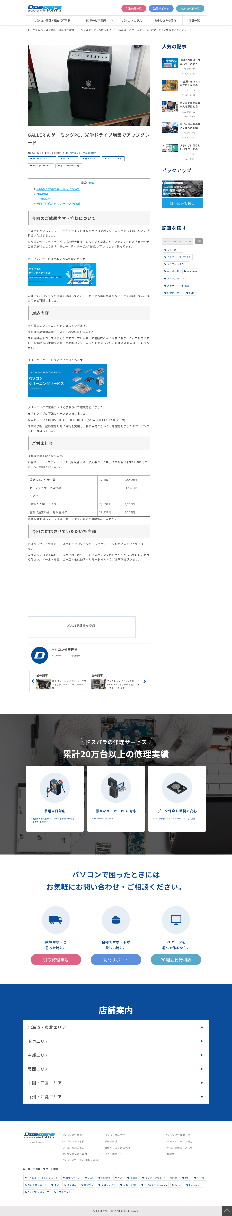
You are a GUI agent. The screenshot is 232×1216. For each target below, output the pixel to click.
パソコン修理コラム (73, 1147)
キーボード (173, 271)
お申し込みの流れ (165, 20)
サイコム (71, 1184)
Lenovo (105, 1177)
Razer (178, 1184)
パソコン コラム (132, 20)
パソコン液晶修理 (115, 1135)
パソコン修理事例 (71, 1135)
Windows (192, 271)
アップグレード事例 (73, 1141)
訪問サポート (161, 8)
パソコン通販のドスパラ (178, 1147)
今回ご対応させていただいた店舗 (58, 204)
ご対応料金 (43, 199)
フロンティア (108, 1184)
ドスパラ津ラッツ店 (70, 165)
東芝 (56, 1184)
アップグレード (114, 158)
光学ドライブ (91, 158)
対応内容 (42, 194)
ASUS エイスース (37, 1184)
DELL (91, 1177)
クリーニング (69, 158)
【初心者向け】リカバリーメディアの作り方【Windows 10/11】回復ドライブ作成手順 (190, 61)
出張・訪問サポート (116, 1154)
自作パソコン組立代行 (117, 1147)
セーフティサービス (42, 165)
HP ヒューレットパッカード (43, 1177)
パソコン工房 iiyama (155, 1184)
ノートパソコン (175, 278)
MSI (187, 1177)
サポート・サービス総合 (178, 1141)
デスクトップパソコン (43, 158)
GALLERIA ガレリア (38, 1192)
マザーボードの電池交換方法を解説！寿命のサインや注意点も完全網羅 (190, 126)
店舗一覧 (194, 20)
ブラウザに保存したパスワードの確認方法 (190, 147)
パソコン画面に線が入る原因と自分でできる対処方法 (190, 104)
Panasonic (195, 1184)
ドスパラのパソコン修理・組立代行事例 (51, 29)
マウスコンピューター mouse (161, 1177)
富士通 (133, 1177)
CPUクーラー (174, 292)
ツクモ (200, 1177)
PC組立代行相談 (175, 960)
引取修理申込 (134, 8)
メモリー (172, 285)
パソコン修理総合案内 (74, 1154)
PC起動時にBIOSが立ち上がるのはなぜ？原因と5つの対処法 (190, 83)
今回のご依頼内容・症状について (58, 189)
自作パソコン (73, 1177)
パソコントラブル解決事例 (96, 29)
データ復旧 (111, 1141)
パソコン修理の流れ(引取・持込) (80, 1160)
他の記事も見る (182, 203)
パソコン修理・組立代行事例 (52, 20)
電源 (186, 285)
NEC (120, 1177)
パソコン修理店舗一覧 (177, 1135)
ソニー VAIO (130, 1184)
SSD (191, 292)
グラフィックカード (178, 264)
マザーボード (174, 249)
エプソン (89, 1184)
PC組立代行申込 (190, 8)
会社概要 (169, 1154)
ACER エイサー (65, 1192)
